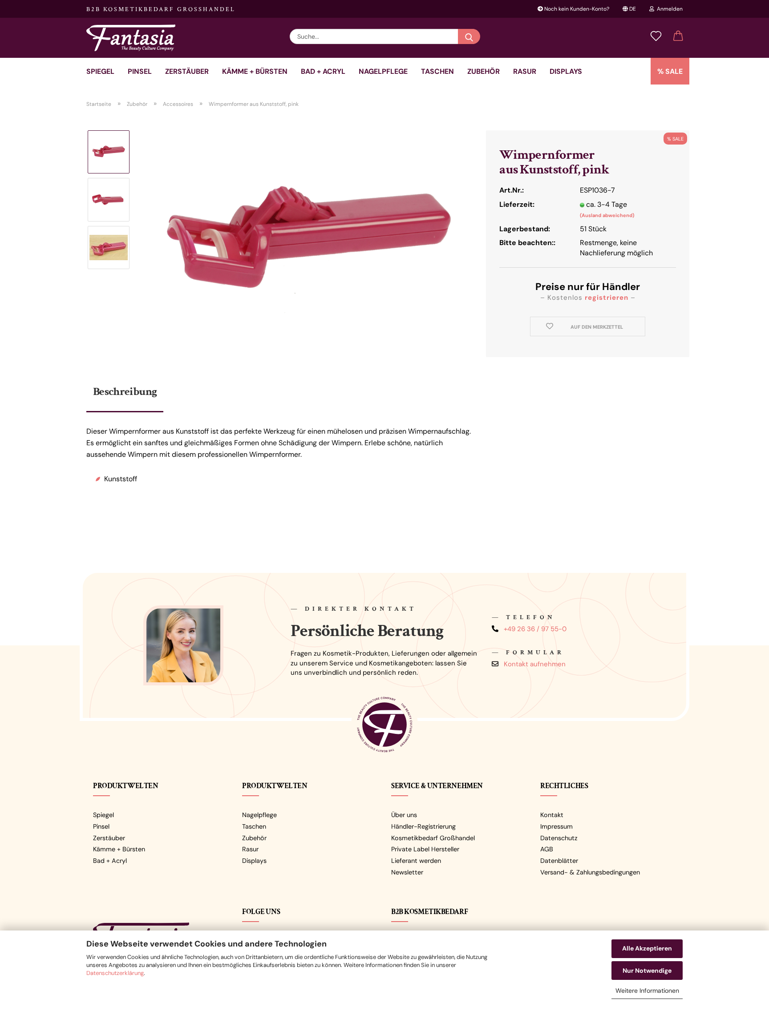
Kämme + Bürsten (254, 71)
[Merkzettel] (656, 36)
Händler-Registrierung (423, 826)
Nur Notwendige (647, 971)
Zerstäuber (187, 71)
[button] (678, 36)
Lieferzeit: (516, 204)
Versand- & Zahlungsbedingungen (590, 872)
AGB (546, 849)
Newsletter (407, 872)
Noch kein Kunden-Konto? (576, 8)
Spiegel (100, 71)
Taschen (437, 71)
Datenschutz (559, 838)
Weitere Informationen (647, 991)
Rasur (524, 71)
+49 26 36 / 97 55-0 (535, 628)
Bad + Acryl (323, 71)
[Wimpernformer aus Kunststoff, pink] (308, 241)
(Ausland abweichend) (607, 215)
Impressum (556, 826)
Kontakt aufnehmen (535, 664)
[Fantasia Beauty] (134, 38)
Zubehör (483, 71)
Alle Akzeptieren (647, 948)
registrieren (606, 297)
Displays (566, 71)
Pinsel (140, 71)
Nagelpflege (383, 71)
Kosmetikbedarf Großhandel (433, 838)
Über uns (404, 815)
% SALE (670, 71)
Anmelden (668, 8)
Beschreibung (125, 391)
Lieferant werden (416, 861)
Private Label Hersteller (425, 849)
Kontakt (551, 815)
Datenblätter (559, 861)
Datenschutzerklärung (115, 973)
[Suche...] (469, 36)
